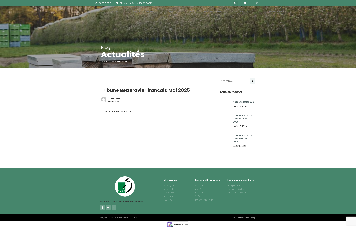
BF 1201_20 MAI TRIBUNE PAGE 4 (116, 111)
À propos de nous (143, 11)
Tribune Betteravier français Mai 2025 (145, 90)
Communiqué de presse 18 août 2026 (242, 138)
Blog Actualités (119, 61)
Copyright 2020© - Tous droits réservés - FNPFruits (118, 218)
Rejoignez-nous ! (178, 11)
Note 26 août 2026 (243, 102)
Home (104, 61)
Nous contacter (273, 11)
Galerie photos (213, 11)
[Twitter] (108, 207)
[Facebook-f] (102, 207)
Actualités (241, 11)
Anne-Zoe (114, 98)
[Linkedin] (114, 207)
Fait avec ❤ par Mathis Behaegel (244, 218)
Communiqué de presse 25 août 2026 (242, 118)
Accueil (115, 11)
